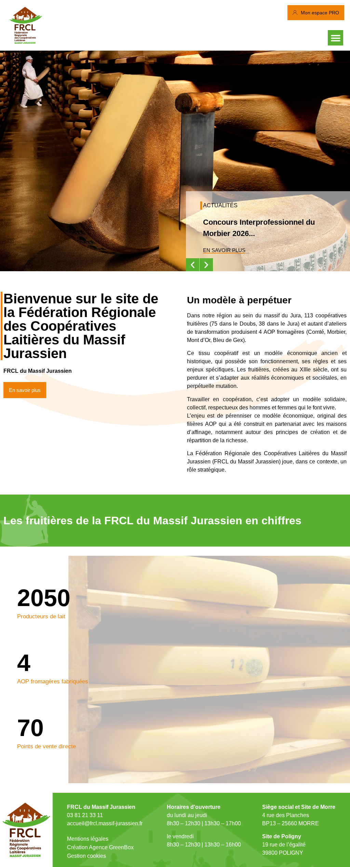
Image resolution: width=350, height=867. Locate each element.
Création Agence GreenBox (100, 847)
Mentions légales (87, 839)
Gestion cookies (86, 856)
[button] (335, 37)
